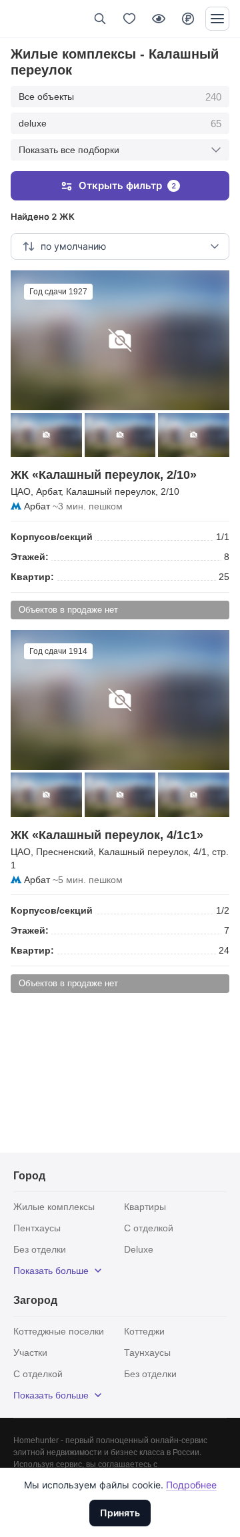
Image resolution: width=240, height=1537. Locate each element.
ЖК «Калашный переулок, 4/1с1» (107, 835)
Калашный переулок (110, 491)
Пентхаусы (37, 1228)
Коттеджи (144, 1331)
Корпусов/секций (52, 536)
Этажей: (30, 556)
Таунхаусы (147, 1352)
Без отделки (39, 1249)
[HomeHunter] (32, 19)
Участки (30, 1352)
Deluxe (138, 1249)
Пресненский (64, 851)
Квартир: (32, 576)
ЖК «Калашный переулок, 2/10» (104, 474)
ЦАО (21, 491)
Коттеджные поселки (58, 1331)
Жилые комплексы (54, 1206)
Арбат (48, 491)
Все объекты (120, 97)
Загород (35, 1300)
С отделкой (148, 1228)
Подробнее (191, 1484)
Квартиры (145, 1206)
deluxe (120, 123)
